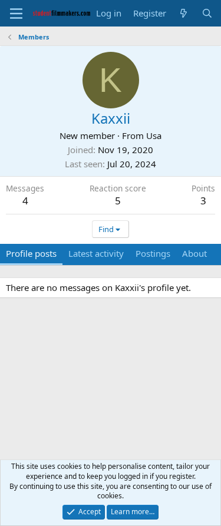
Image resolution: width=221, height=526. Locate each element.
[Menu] (16, 13)
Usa (153, 135)
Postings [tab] (153, 253)
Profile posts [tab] (31, 253)
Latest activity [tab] (96, 253)
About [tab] (194, 253)
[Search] (207, 13)
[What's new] (183, 13)
